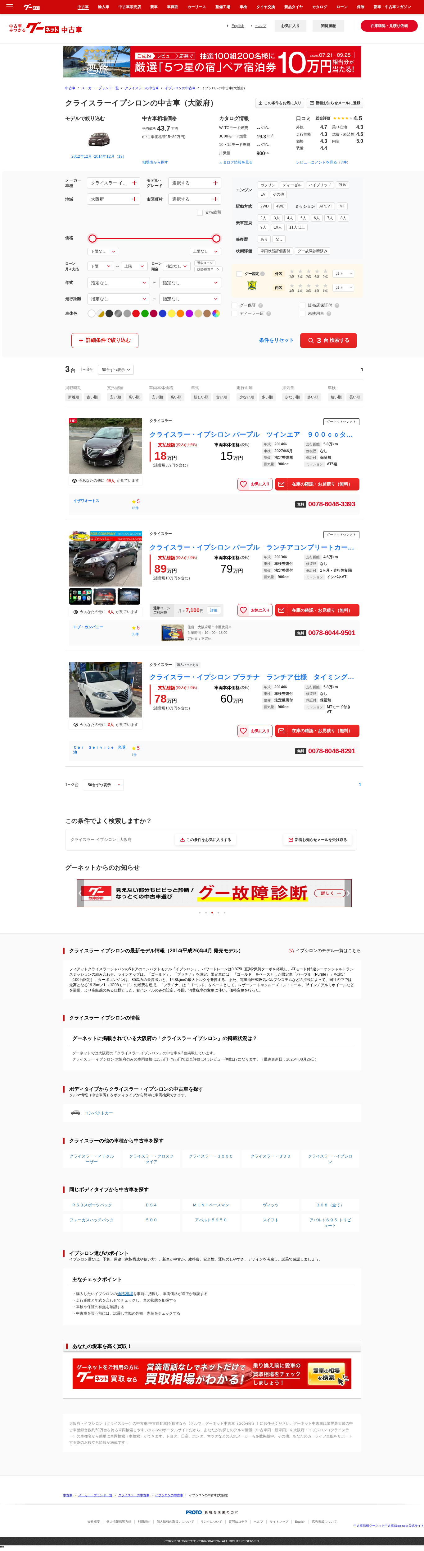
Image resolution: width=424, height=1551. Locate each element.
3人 (277, 218)
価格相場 (125, 1293)
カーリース (196, 7)
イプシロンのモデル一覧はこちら (328, 950)
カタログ (319, 7)
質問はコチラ (238, 1521)
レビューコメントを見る (316, 162)
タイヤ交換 (265, 7)
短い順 (336, 397)
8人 (343, 218)
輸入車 (103, 7)
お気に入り (290, 26)
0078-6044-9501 (331, 633)
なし (279, 239)
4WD (280, 206)
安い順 (115, 397)
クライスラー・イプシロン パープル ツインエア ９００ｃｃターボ (254, 434)
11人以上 (297, 227)
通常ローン (205, 263)
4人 (290, 218)
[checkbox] (239, 274)
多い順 (267, 397)
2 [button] (208, 912)
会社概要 (94, 1521)
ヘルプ (260, 26)
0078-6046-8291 (331, 751)
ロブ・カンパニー (88, 627)
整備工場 (222, 7)
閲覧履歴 (328, 26)
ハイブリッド (320, 185)
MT (342, 206)
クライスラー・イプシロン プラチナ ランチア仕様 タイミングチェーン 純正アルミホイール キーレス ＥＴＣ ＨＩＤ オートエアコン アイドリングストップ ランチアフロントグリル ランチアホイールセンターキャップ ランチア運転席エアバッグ (254, 676)
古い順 (92, 397)
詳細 (214, 610)
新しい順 (201, 397)
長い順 (354, 397)
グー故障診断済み (312, 251)
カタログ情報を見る (236, 162)
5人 (303, 218)
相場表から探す (155, 162)
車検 (243, 7)
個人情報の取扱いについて (175, 1521)
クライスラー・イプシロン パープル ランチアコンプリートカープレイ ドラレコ (254, 547)
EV (262, 194)
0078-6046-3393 (331, 504)
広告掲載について (324, 1521)
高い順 (134, 397)
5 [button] (227, 912)
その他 (278, 194)
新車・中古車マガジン (392, 7)
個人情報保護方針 (118, 1521)
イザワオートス (86, 501)
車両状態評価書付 (275, 251)
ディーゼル (292, 185)
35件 (135, 634)
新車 (154, 7)
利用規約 (144, 1521)
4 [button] (220, 912)
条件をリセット (276, 340)
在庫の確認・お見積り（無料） (322, 483)
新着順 (73, 397)
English (238, 26)
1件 (134, 755)
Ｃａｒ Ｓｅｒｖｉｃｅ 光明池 (99, 750)
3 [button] (214, 912)
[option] (98, 142)
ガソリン (267, 185)
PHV (342, 185)
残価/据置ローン (208, 269)
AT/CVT (325, 206)
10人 (278, 227)
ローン (342, 7)
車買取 (172, 7)
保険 (360, 7)
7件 (344, 162)
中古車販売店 (130, 7)
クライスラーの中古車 (142, 88)
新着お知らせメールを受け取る (321, 840)
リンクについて (211, 1521)
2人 (263, 218)
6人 (317, 218)
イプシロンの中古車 (180, 88)
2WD (264, 206)
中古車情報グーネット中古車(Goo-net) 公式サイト (389, 1525)
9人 (263, 227)
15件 (135, 508)
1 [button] (202, 912)
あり (264, 239)
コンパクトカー (99, 1113)
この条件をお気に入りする (209, 840)
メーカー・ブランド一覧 (100, 88)
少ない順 (246, 397)
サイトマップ (279, 1521)
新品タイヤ (293, 7)
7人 (330, 218)
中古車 (70, 88)
